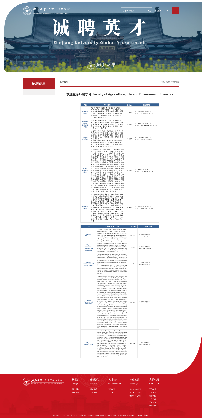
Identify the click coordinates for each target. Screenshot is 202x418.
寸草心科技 (122, 415)
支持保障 (154, 379)
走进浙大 (95, 379)
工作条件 (152, 389)
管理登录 (130, 415)
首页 (163, 82)
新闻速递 (111, 389)
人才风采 (111, 392)
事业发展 (135, 379)
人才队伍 (93, 392)
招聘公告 (75, 389)
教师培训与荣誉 (135, 396)
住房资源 (152, 396)
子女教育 (152, 402)
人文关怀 (152, 392)
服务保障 (152, 405)
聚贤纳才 (77, 379)
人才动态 (113, 379)
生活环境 (152, 399)
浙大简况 (93, 389)
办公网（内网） (162, 11)
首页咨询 (169, 82)
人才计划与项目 (135, 389)
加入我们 (75, 392)
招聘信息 (176, 82)
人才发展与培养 (135, 392)
